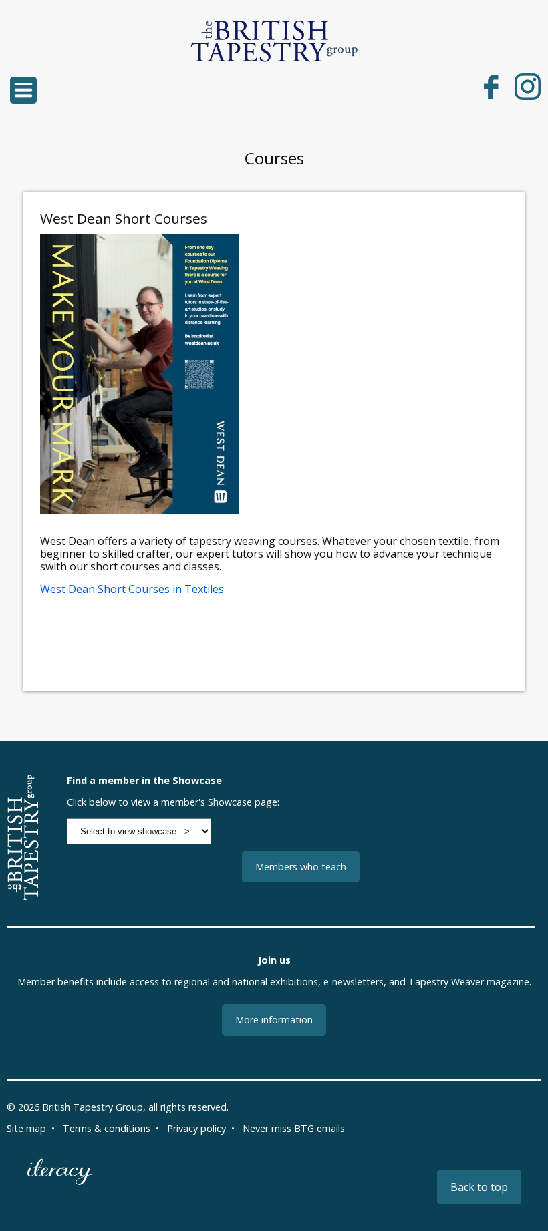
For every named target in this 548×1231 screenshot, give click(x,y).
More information (274, 1019)
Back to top (479, 1187)
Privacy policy (196, 1128)
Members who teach (300, 866)
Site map (26, 1128)
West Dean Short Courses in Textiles (132, 589)
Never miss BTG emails (294, 1128)
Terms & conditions (106, 1128)
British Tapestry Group (92, 1107)
